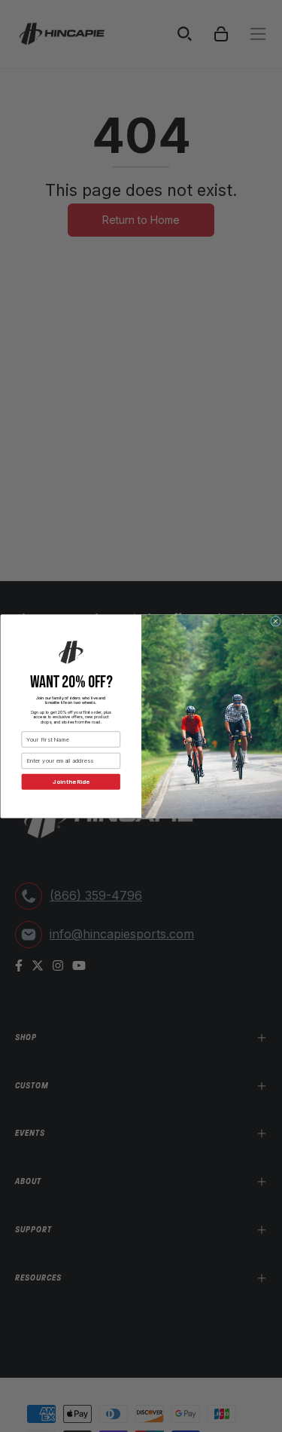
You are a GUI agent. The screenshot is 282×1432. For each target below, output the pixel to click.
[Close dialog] (275, 621)
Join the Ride (71, 781)
